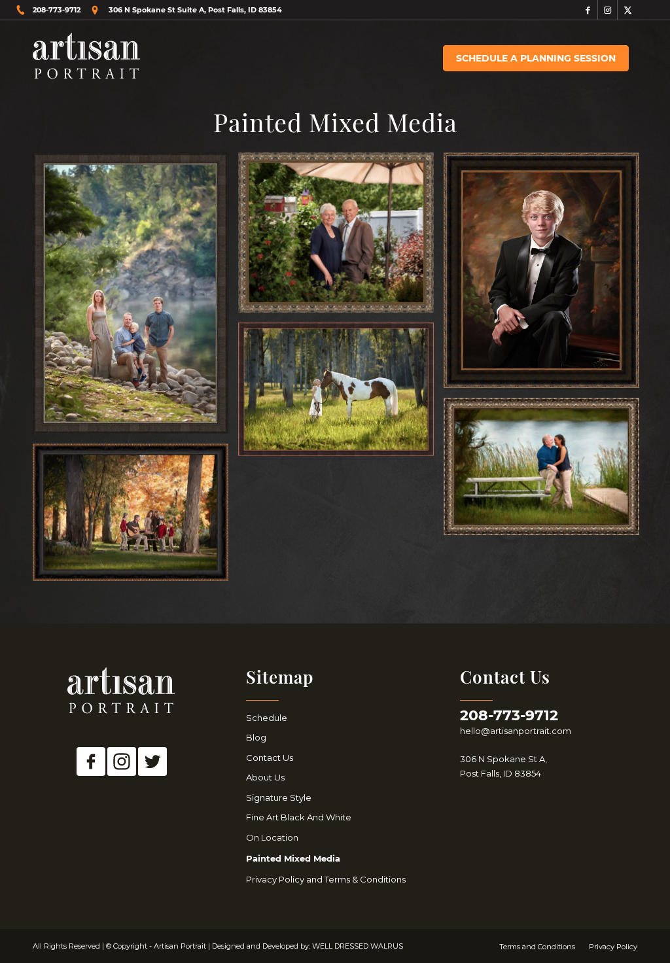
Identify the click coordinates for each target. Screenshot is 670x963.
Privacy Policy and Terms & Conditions (326, 879)
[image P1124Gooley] (341, 237)
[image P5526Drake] (135, 517)
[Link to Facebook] (587, 10)
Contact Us (269, 757)
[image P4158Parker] (546, 275)
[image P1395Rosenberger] (341, 394)
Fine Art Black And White (298, 817)
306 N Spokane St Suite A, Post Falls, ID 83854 (195, 9)
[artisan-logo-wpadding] (87, 58)
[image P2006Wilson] (546, 471)
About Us (265, 777)
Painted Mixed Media (293, 858)
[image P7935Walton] (135, 298)
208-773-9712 (56, 9)
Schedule (266, 717)
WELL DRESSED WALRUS (357, 946)
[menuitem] (535, 58)
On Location (272, 837)
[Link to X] (627, 10)
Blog (256, 737)
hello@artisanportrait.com (515, 731)
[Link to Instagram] (607, 10)
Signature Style (278, 797)
